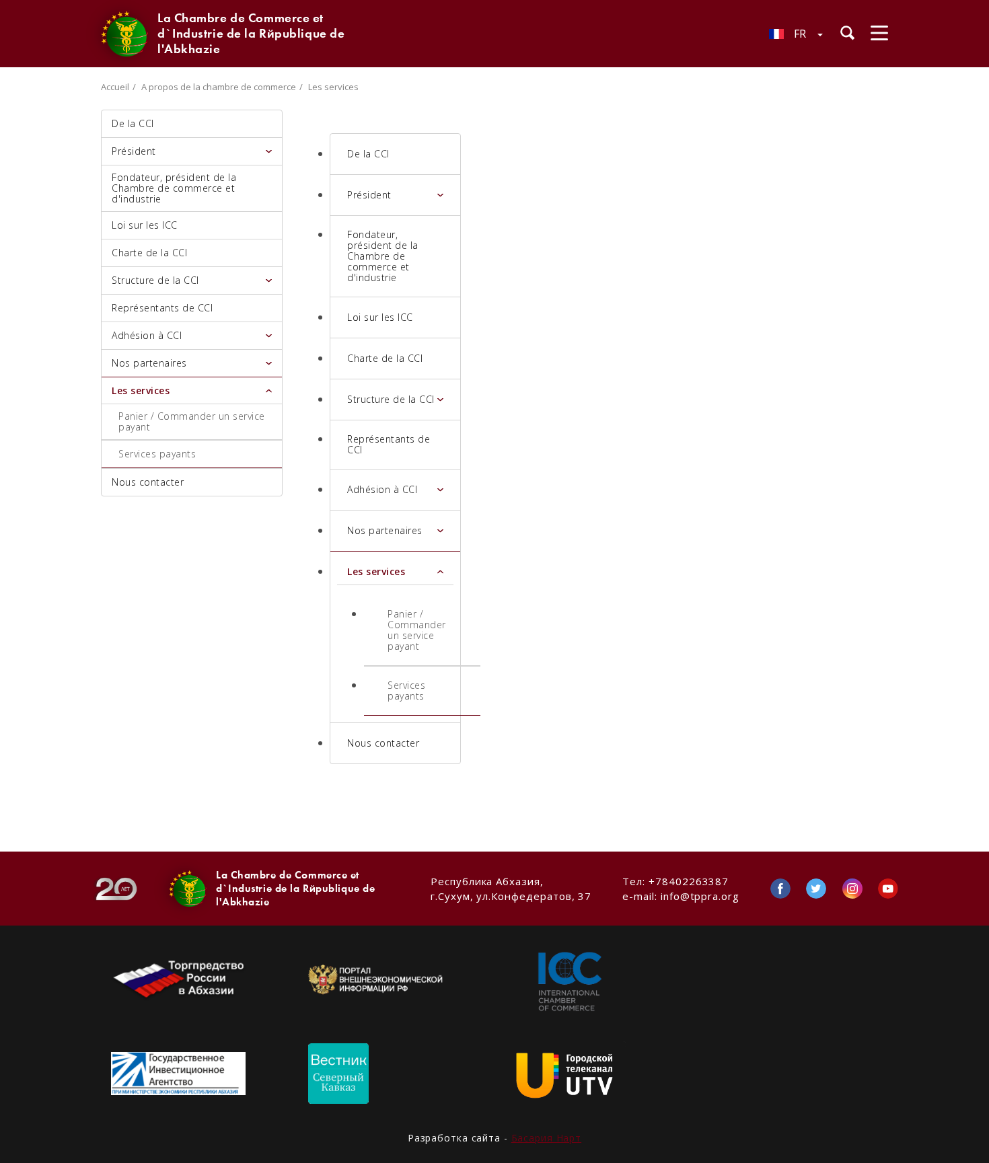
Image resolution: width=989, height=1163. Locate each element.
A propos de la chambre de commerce (218, 87)
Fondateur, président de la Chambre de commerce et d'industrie (174, 188)
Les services (141, 390)
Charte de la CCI (149, 252)
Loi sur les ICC (145, 225)
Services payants (157, 453)
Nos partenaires (149, 363)
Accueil (115, 87)
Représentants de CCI (162, 307)
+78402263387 (689, 881)
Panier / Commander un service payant (191, 421)
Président (134, 151)
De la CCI (133, 123)
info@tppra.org (700, 896)
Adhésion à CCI (147, 335)
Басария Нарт (546, 1137)
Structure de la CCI (155, 280)
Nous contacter (148, 482)
